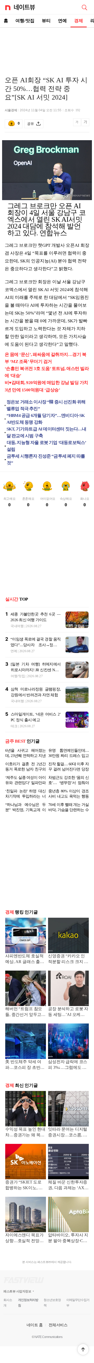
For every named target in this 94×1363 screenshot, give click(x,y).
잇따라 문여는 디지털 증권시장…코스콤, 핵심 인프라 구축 (67, 1132)
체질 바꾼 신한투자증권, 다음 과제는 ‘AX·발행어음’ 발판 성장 (67, 1185)
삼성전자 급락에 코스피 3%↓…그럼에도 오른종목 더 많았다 (67, 1065)
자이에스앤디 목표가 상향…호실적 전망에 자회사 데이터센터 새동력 (24, 1238)
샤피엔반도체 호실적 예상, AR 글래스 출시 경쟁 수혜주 (24, 959)
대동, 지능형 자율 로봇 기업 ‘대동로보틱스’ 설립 (46, 446)
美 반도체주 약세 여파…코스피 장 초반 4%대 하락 (23, 1065)
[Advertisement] (47, 46)
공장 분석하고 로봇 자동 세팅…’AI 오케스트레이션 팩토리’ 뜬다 (68, 1012)
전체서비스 (58, 1325)
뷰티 (46, 20)
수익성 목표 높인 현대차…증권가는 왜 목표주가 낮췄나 (25, 1132)
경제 (78, 20)
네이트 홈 (35, 1325)
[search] (84, 7)
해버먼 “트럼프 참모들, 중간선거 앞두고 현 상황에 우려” (23, 1012)
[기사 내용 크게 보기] (85, 123)
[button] (83, 1349)
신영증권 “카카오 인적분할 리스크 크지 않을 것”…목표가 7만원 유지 (68, 959)
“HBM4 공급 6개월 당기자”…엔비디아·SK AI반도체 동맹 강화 (46, 419)
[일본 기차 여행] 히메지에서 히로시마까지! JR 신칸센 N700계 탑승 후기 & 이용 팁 (36, 670)
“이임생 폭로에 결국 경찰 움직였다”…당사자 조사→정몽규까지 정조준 (35, 645)
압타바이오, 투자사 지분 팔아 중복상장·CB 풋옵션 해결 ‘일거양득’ (68, 1238)
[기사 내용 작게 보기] (77, 125)
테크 (14, 726)
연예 (62, 20)
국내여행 (17, 626)
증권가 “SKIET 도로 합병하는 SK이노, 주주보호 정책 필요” (24, 1185)
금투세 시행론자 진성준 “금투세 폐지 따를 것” (46, 459)
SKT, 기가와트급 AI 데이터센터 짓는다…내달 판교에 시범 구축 (46, 432)
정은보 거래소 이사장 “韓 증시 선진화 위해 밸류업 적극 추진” (46, 405)
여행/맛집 (24, 20)
